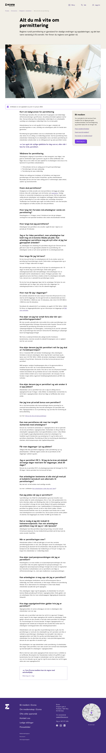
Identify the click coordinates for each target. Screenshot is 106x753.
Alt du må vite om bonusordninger (35, 416)
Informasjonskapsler (25, 739)
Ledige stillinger (26, 722)
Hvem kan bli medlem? (82, 132)
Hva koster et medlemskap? (83, 136)
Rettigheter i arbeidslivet (25, 11)
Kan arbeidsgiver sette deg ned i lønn (43, 488)
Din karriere (14, 11)
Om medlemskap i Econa (31, 709)
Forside (7, 11)
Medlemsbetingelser (25, 733)
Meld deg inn (81, 141)
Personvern (22, 736)
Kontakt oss (25, 718)
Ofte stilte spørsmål (28, 713)
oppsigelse (54, 193)
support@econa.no (62, 717)
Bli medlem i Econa (28, 705)
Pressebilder (25, 727)
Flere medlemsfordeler (82, 129)
